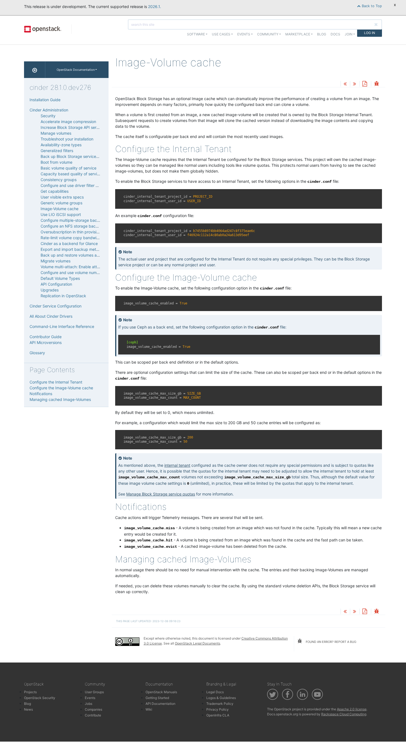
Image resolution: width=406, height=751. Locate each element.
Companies (93, 709)
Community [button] (267, 34)
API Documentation (160, 704)
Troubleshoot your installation (67, 139)
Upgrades (50, 290)
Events (90, 698)
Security (48, 115)
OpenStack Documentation (76, 70)
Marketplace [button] (297, 34)
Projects (30, 692)
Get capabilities (54, 191)
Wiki (149, 709)
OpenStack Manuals (161, 692)
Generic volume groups (61, 202)
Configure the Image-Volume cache (61, 387)
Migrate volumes (55, 261)
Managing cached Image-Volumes (60, 399)
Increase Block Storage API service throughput (83, 127)
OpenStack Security (39, 698)
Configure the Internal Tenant (56, 382)
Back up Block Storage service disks (74, 156)
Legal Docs (215, 692)
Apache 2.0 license (352, 709)
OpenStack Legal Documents (197, 643)
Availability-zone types (61, 144)
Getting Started (157, 698)
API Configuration (56, 284)
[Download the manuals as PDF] (364, 84)
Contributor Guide (46, 336)
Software (196, 34)
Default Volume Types (60, 278)
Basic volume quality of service (68, 168)
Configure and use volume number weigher (79, 272)
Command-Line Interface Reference (62, 326)
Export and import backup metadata (74, 249)
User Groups (94, 692)
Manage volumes (56, 133)
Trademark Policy (219, 704)
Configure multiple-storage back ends (75, 220)
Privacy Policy (217, 709)
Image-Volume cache (59, 208)
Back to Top (371, 6)
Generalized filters (57, 150)
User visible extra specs (62, 197)
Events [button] (243, 34)
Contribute (93, 715)
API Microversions (46, 342)
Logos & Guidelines (221, 698)
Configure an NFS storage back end (73, 226)
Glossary (37, 352)
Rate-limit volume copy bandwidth (71, 237)
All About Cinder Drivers (51, 316)
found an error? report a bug (330, 642)
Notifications (41, 393)
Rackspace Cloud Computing (343, 714)
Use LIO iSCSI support (61, 214)
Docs (335, 34)
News (28, 709)
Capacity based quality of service (71, 173)
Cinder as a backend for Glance (69, 243)
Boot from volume (56, 162)
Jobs (88, 704)
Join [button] (348, 34)
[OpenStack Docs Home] (34, 69)
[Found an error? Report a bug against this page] (376, 84)
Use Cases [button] (221, 34)
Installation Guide (45, 99)
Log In (369, 33)
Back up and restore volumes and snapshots (81, 255)
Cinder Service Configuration (55, 306)
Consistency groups (59, 179)
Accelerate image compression (68, 121)
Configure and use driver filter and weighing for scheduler (93, 185)
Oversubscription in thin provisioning (73, 232)
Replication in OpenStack (63, 295)
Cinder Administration (49, 110)
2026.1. (154, 6)
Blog (321, 34)
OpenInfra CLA (217, 715)
